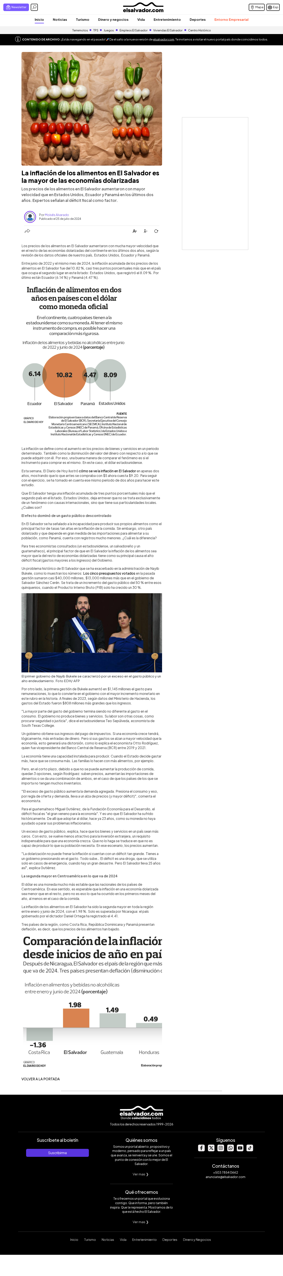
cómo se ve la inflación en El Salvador (107, 471)
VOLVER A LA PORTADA (40, 1079)
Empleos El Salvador (133, 30)
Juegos (109, 30)
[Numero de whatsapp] (230, 1150)
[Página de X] (210, 1150)
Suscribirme (57, 1152)
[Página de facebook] (201, 1150)
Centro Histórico (199, 30)
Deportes (198, 19)
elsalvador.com (163, 39)
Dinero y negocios (113, 19)
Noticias (60, 19)
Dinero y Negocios (197, 1240)
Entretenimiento (167, 19)
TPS (95, 30)
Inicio (39, 19)
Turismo (82, 19)
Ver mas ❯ (141, 1174)
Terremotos (80, 30)
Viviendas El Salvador (167, 30)
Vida (141, 19)
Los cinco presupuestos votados (109, 573)
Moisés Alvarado (57, 215)
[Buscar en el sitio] (34, 7)
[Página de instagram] (220, 1150)
